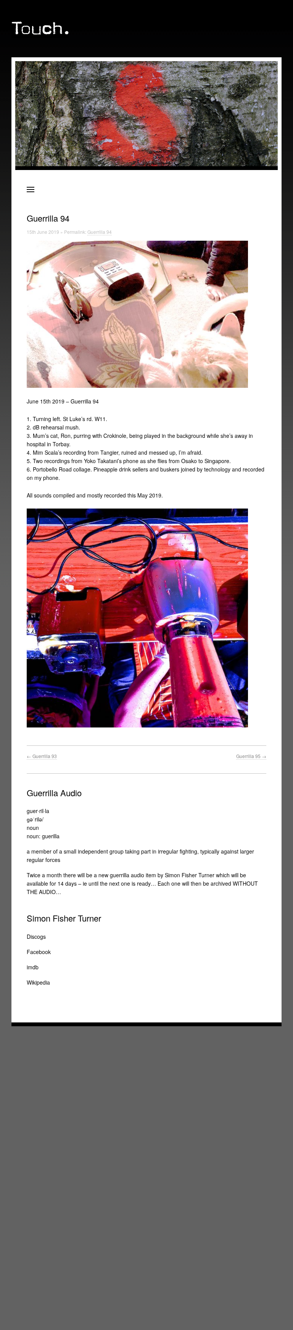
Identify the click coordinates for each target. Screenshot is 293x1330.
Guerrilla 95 (251, 756)
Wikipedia (38, 982)
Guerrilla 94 (99, 231)
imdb (33, 967)
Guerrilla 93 (42, 756)
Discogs (36, 936)
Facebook (39, 952)
